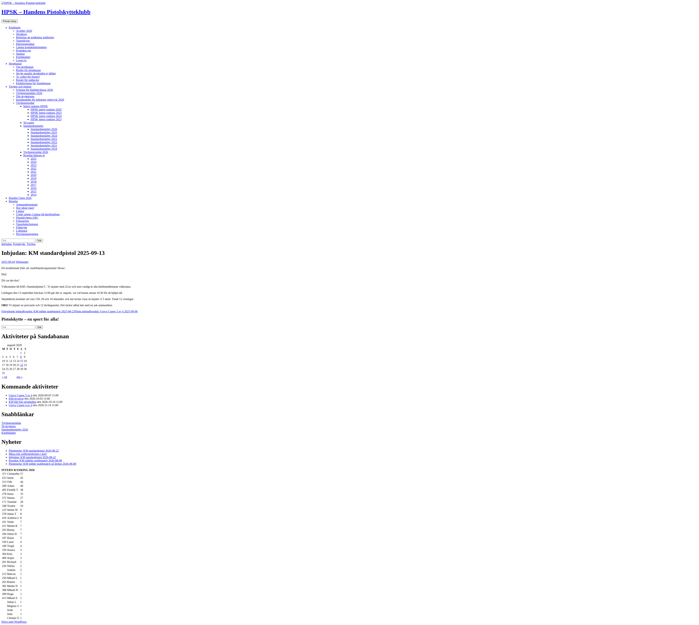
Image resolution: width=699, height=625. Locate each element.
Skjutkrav (21, 34)
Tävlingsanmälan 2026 (29, 93)
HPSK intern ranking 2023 (46, 119)
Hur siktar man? (25, 207)
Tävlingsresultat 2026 (35, 152)
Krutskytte (19, 244)
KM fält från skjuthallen (22, 401)
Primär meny (9, 21)
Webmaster (22, 261)
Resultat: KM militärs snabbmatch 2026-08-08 (35, 460)
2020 (33, 175)
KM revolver (16, 398)
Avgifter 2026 (24, 30)
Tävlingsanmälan (11, 423)
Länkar (20, 211)
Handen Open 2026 (20, 198)
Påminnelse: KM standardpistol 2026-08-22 (34, 450)
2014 (33, 194)
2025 (33, 158)
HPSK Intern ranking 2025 (46, 112)
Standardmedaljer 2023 (44, 139)
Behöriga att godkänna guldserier (35, 37)
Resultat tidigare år (34, 155)
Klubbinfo (15, 27)
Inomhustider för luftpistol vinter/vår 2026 (40, 99)
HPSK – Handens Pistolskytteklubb (45, 12)
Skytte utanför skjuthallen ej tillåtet (36, 73)
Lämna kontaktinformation (31, 47)
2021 (33, 171)
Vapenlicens (23, 40)
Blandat (13, 201)
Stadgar (20, 53)
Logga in (21, 60)
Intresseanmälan (25, 44)
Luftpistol (21, 230)
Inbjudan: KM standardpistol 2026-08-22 (32, 457)
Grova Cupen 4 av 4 (20, 405)
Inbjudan (6, 244)
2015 (33, 191)
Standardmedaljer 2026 (44, 129)
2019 (33, 178)
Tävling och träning (20, 86)
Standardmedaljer (33, 125)
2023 (33, 165)
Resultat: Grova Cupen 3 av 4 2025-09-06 (106, 311)
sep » (20, 376)
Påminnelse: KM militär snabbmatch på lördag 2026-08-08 (42, 463)
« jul (4, 376)
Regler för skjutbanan (28, 70)
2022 (33, 168)
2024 (33, 161)
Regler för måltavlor (27, 80)
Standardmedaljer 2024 (44, 135)
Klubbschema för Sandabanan (33, 83)
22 (21, 364)
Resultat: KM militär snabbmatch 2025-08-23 (38, 311)
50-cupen (28, 122)
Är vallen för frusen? (28, 76)
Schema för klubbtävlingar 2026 (34, 89)
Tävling (31, 244)
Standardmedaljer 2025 (44, 132)
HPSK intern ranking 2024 (46, 116)
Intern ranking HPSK (35, 106)
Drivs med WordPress (14, 621)
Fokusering (22, 220)
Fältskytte (21, 227)
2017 (33, 184)
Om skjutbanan (24, 66)
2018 (33, 181)
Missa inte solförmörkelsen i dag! (28, 454)
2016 (33, 188)
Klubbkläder (23, 57)
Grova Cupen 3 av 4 (20, 395)
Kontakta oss (23, 50)
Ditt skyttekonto (25, 96)
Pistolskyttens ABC (27, 217)
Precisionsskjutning (27, 234)
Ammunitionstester (27, 204)
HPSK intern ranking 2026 (46, 109)
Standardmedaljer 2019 (44, 148)
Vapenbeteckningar (27, 224)
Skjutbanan (15, 63)
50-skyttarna (8, 426)
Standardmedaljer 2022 (44, 142)
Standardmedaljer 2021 (44, 145)
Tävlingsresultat (25, 103)
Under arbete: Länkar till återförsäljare (38, 214)
